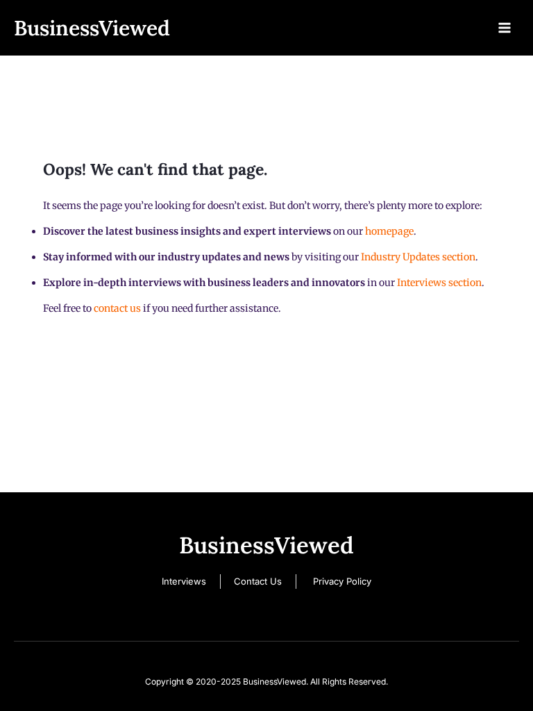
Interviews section (439, 282)
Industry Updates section (418, 257)
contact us (117, 308)
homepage (389, 231)
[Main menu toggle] (504, 27)
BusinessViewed (92, 28)
